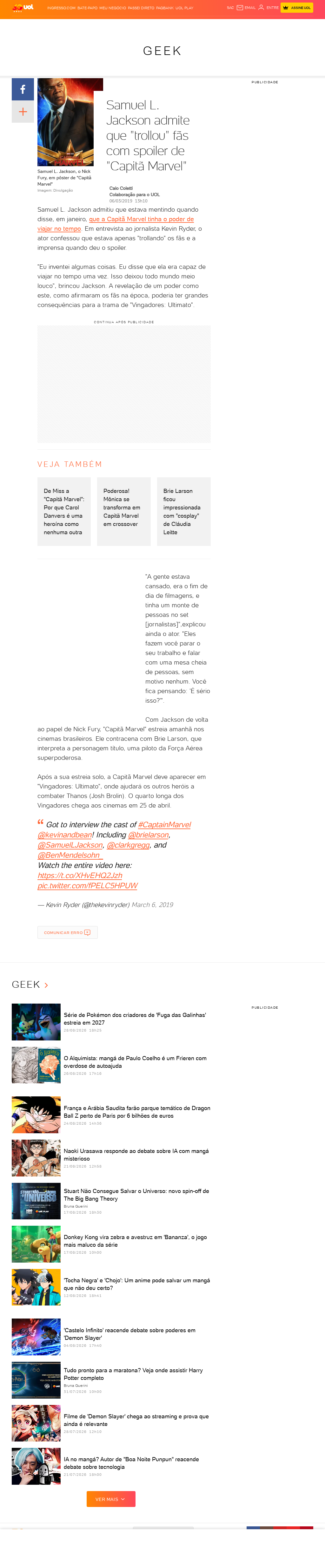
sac (230, 7)
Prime (282, 25)
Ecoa (229, 25)
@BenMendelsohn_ (70, 855)
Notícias (73, 25)
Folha (142, 25)
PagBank (165, 8)
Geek (162, 51)
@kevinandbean (64, 834)
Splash (174, 25)
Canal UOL (244, 25)
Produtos (22, 25)
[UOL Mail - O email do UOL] (246, 7)
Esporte (158, 25)
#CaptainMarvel (164, 824)
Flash (39, 25)
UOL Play (184, 8)
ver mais (107, 1499)
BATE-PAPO (87, 8)
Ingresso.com (61, 8)
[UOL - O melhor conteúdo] (23, 8)
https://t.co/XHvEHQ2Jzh (79, 875)
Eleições (54, 25)
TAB (272, 25)
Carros (107, 25)
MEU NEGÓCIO (112, 8)
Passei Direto (141, 8)
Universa (190, 25)
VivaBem (208, 25)
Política (90, 25)
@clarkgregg (128, 844)
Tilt (220, 25)
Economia (126, 25)
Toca (293, 25)
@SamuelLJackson (69, 844)
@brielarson (148, 834)
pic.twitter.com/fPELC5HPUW (87, 885)
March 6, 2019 (152, 905)
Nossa (262, 25)
